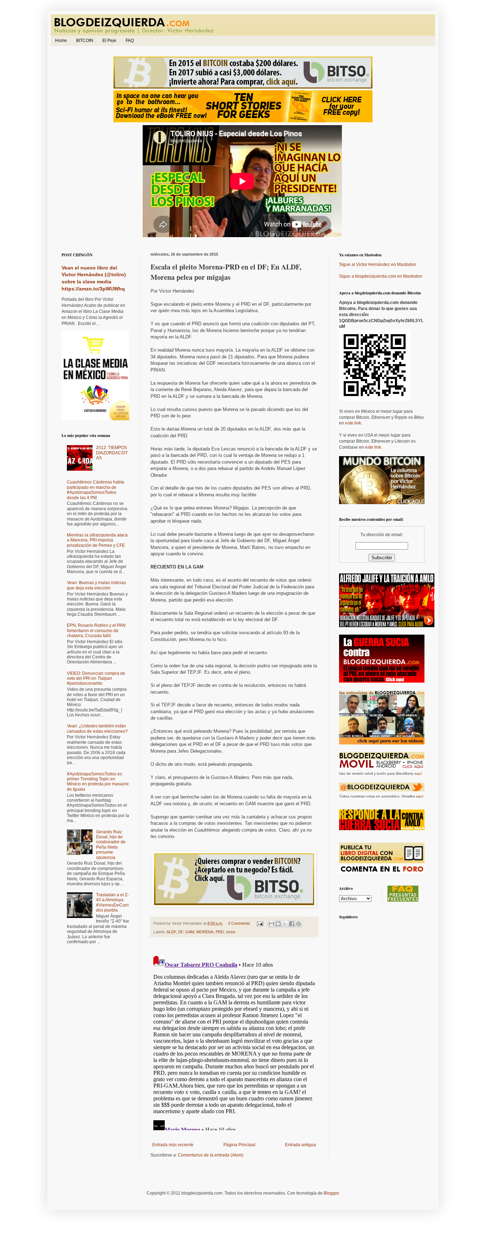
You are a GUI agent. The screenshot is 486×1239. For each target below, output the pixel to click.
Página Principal (239, 1144)
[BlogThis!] (278, 923)
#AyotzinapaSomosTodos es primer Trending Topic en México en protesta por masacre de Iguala (98, 781)
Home (61, 40)
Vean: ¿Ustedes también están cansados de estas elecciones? (97, 728)
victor (231, 932)
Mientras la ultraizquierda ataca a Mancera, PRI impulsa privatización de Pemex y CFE (97, 540)
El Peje (109, 40)
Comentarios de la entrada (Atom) (210, 1155)
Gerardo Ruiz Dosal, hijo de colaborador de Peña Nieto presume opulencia (111, 844)
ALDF (171, 932)
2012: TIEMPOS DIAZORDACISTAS (112, 452)
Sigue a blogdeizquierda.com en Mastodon (380, 276)
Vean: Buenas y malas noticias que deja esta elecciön (96, 585)
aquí (418, 773)
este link (353, 423)
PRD (220, 932)
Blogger (331, 1193)
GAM (189, 932)
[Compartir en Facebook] (291, 923)
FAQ (130, 40)
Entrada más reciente (173, 1144)
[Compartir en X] (285, 923)
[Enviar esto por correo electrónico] (271, 923)
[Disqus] (234, 1041)
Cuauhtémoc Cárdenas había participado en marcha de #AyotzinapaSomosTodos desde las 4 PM (95, 490)
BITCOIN (84, 40)
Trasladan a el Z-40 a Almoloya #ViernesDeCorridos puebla (112, 902)
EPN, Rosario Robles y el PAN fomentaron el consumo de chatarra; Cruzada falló (96, 630)
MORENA (204, 932)
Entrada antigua (300, 1144)
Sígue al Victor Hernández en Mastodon (377, 264)
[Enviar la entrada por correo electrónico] (259, 923)
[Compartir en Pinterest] (298, 923)
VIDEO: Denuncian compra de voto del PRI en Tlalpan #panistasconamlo (96, 678)
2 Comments (239, 923)
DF (180, 932)
